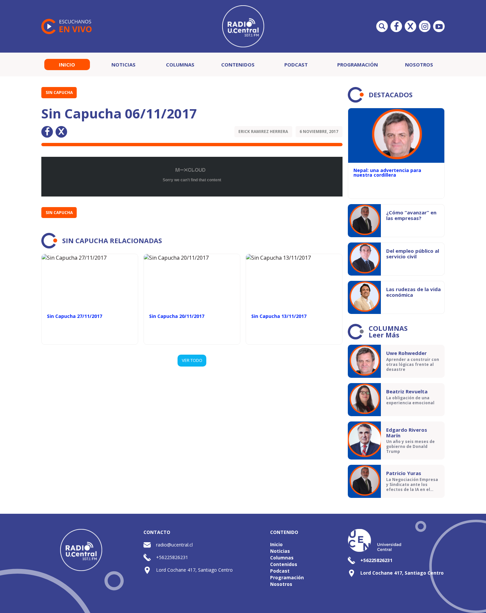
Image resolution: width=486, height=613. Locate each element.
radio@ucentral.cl (174, 545)
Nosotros (419, 64)
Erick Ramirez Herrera (263, 131)
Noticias (123, 64)
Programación (357, 64)
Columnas (180, 64)
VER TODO (192, 360)
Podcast (296, 64)
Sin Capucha (59, 92)
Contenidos (238, 64)
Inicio (67, 64)
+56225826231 (172, 557)
